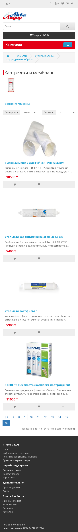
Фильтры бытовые (45, 55)
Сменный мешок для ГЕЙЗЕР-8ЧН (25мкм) (34, 163)
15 (66, 417)
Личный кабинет (12, 500)
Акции (6, 491)
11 (38, 417)
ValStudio (20, 524)
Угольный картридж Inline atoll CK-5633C (34, 237)
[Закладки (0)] (62, 3)
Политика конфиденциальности (20, 456)
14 (59, 417)
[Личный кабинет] (57, 3)
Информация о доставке (16, 453)
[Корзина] (67, 3)
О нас (6, 449)
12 (45, 417)
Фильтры (22, 55)
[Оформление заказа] (72, 3)
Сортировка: (11, 112)
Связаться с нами (12, 470)
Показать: (49, 112)
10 (31, 417)
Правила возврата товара (16, 460)
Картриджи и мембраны (20, 59)
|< (6, 417)
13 (52, 417)
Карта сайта (9, 477)
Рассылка (8, 511)
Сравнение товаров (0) (17, 103)
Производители (11, 487)
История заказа (11, 504)
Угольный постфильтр (21, 311)
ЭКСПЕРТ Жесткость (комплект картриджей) (37, 385)
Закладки (8, 508)
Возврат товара (11, 473)
